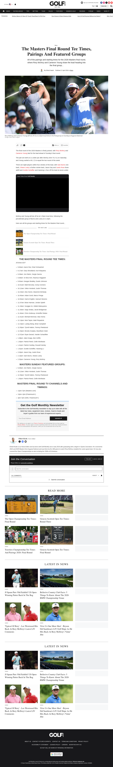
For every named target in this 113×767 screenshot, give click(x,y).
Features (59, 11)
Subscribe (103, 6)
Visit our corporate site (78, 761)
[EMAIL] (26, 441)
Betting (35, 11)
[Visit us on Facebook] (101, 3)
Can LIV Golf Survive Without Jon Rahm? (89, 16)
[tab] (16, 475)
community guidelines (27, 463)
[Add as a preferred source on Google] (56, 754)
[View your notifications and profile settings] (15, 4)
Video (98, 11)
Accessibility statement (40, 744)
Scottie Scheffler (29, 170)
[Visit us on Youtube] (109, 3)
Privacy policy (83, 741)
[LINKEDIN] (23, 441)
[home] (4, 11)
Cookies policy (55, 744)
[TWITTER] (20, 441)
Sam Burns (61, 165)
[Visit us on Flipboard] (112, 3)
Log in (95, 459)
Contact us (56, 741)
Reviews (82, 11)
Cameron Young (21, 153)
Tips (27, 11)
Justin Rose (60, 167)
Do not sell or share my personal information (56, 748)
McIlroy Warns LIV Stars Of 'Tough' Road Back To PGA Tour (28, 16)
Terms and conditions (69, 741)
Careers (65, 744)
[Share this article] (17, 145)
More (106, 11)
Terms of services (39, 423)
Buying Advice (18, 11)
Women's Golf (71, 11)
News (8, 11)
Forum (91, 11)
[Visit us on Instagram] (104, 3)
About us (28, 741)
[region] (56, 468)
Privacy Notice (21, 424)
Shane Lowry (24, 167)
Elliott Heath (50, 70)
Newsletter (65, 145)
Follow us (56, 145)
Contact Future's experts (41, 741)
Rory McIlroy (60, 151)
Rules (51, 11)
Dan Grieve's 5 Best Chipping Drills (61, 16)
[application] (42, 193)
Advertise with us (75, 744)
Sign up (100, 459)
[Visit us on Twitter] (106, 3)
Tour (43, 11)
